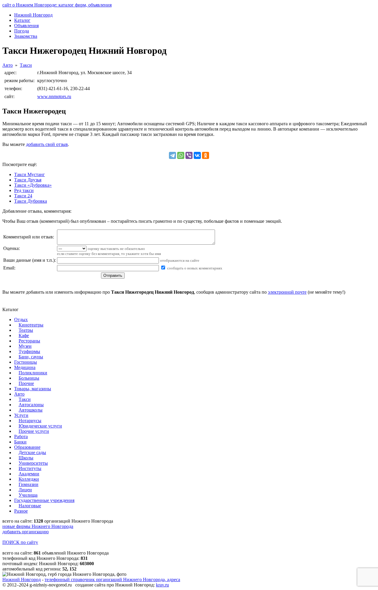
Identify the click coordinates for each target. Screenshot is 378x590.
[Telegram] (172, 155)
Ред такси (24, 190)
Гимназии (28, 484)
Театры (26, 330)
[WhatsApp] (180, 155)
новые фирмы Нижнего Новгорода (37, 526)
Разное (21, 510)
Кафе (24, 335)
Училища (28, 495)
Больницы (29, 378)
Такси (26, 65)
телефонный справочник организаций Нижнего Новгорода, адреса (112, 579)
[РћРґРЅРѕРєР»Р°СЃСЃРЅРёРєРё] (205, 155)
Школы (26, 457)
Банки (20, 441)
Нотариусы (30, 420)
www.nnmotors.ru (54, 96)
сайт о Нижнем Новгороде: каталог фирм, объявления (57, 4)
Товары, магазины (32, 388)
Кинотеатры (31, 324)
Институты (30, 468)
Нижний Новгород (21, 579)
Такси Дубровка (30, 201)
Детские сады (32, 452)
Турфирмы (29, 351)
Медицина (24, 367)
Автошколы (31, 409)
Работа (21, 436)
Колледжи (29, 479)
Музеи (25, 346)
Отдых (21, 319)
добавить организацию (25, 531)
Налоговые (30, 505)
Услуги (21, 415)
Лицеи (25, 489)
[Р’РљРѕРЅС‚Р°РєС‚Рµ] (197, 155)
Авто (7, 65)
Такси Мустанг (29, 174)
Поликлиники (33, 372)
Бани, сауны (31, 356)
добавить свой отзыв (47, 144)
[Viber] (189, 155)
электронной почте (287, 292)
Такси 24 (23, 195)
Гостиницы (25, 362)
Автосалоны (31, 404)
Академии (29, 473)
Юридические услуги (40, 425)
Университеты (33, 463)
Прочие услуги (34, 431)
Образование (27, 447)
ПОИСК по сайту (20, 542)
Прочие (26, 383)
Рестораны (29, 340)
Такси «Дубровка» (33, 185)
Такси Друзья (27, 179)
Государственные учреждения (44, 500)
